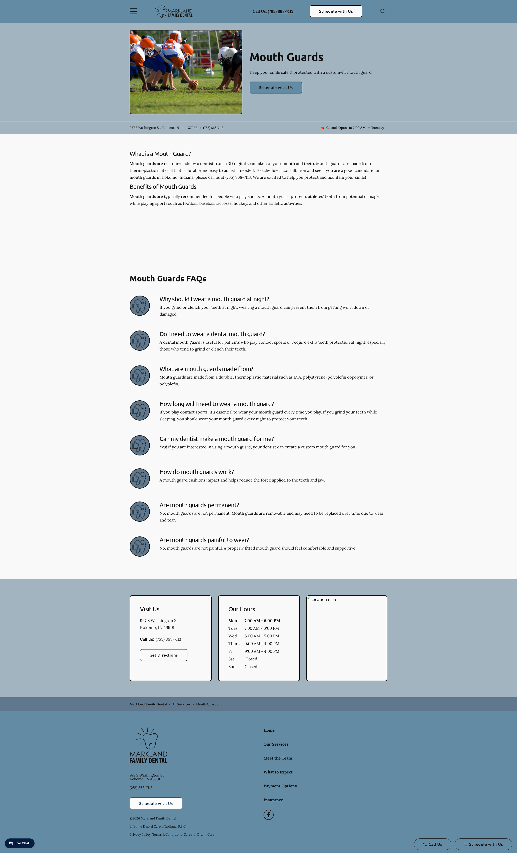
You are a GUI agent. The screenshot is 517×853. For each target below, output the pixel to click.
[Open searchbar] (382, 11)
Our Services (276, 744)
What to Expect (278, 771)
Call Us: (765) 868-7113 (273, 11)
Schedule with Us (336, 11)
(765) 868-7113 (213, 128)
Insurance (273, 799)
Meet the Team (278, 758)
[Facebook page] (269, 815)
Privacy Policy (140, 834)
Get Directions (163, 655)
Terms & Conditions (167, 834)
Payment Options (280, 785)
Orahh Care (205, 834)
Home (269, 730)
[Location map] (347, 638)
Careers (189, 834)
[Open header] (134, 11)
